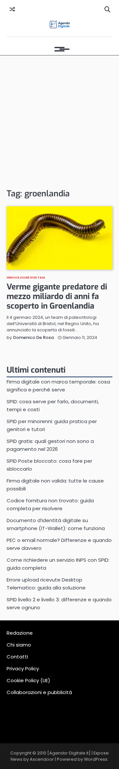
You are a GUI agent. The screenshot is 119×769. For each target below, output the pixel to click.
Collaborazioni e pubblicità (39, 692)
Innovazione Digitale (26, 277)
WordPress (95, 759)
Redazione (20, 632)
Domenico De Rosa (33, 337)
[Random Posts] (12, 10)
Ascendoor (42, 759)
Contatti (17, 656)
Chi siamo (19, 644)
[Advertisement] (59, 121)
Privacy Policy (23, 668)
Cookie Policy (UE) (28, 680)
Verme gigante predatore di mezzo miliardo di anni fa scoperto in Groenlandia (57, 296)
